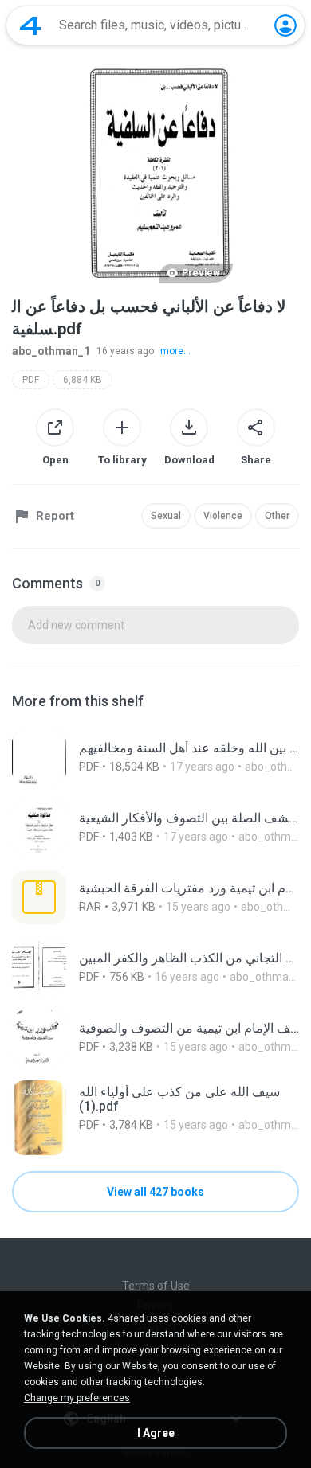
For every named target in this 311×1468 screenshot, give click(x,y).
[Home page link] (30, 25)
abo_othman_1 (51, 351)
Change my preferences (77, 1398)
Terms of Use (156, 1285)
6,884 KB (82, 379)
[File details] (155, 757)
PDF (30, 379)
